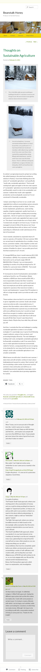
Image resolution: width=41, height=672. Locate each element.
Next (35, 42)
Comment (27, 655)
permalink (15, 399)
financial (5, 397)
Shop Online (29, 35)
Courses (20, 35)
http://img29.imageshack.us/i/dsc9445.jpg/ (19, 470)
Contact (12, 35)
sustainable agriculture (15, 397)
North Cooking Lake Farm (13, 586)
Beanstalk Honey (13, 12)
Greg (7, 496)
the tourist (9, 460)
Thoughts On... (22, 395)
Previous (28, 42)
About (5, 35)
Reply (8, 443)
